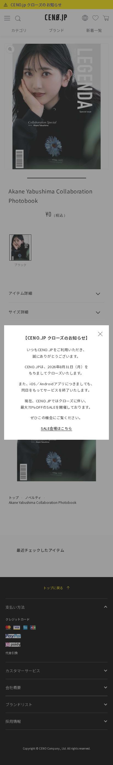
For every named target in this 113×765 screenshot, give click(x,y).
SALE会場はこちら (56, 428)
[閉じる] (100, 334)
